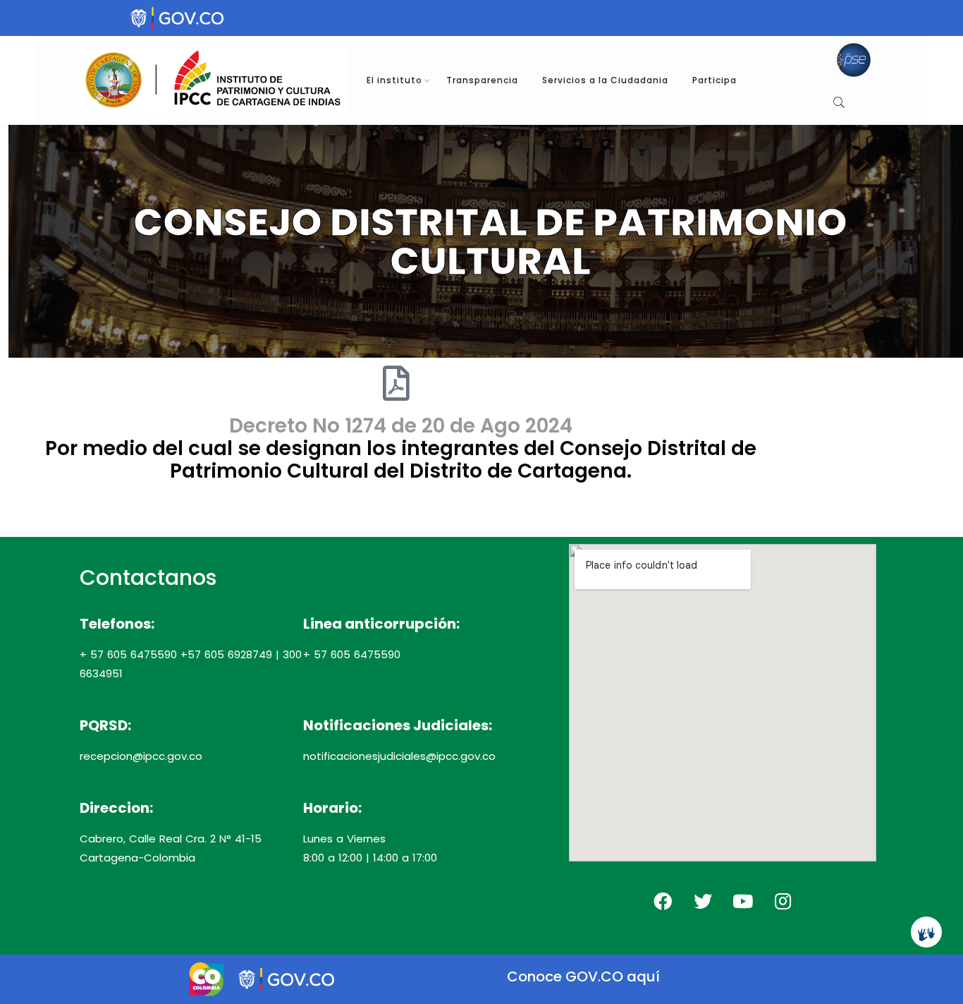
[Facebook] (662, 901)
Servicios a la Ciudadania (605, 80)
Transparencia (482, 80)
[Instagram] (783, 901)
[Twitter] (703, 901)
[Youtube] (743, 901)
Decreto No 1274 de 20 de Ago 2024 (400, 426)
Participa (714, 80)
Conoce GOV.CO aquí (584, 976)
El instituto (394, 80)
